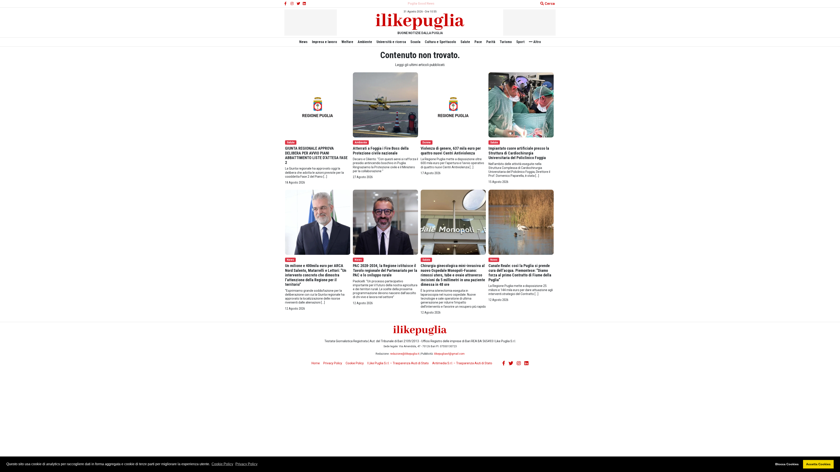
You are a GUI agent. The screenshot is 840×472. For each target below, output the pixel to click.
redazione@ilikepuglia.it (404, 353)
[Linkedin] (304, 3)
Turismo (506, 42)
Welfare (347, 42)
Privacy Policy (246, 464)
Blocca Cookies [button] (787, 464)
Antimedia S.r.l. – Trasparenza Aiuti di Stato (462, 363)
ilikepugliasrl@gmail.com (449, 353)
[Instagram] (292, 3)
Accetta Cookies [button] (818, 464)
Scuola (415, 42)
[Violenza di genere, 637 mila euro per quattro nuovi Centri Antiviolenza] (453, 104)
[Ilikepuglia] (420, 22)
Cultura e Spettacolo (440, 42)
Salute (465, 42)
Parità (490, 42)
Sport (520, 42)
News (303, 42)
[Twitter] (298, 3)
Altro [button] (536, 42)
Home (316, 363)
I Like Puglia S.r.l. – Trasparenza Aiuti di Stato (398, 363)
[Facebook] (286, 3)
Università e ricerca (391, 42)
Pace (478, 42)
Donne (426, 142)
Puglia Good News (421, 3)
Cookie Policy (222, 464)
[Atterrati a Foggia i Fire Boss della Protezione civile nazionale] (385, 104)
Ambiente (365, 42)
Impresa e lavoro (324, 42)
